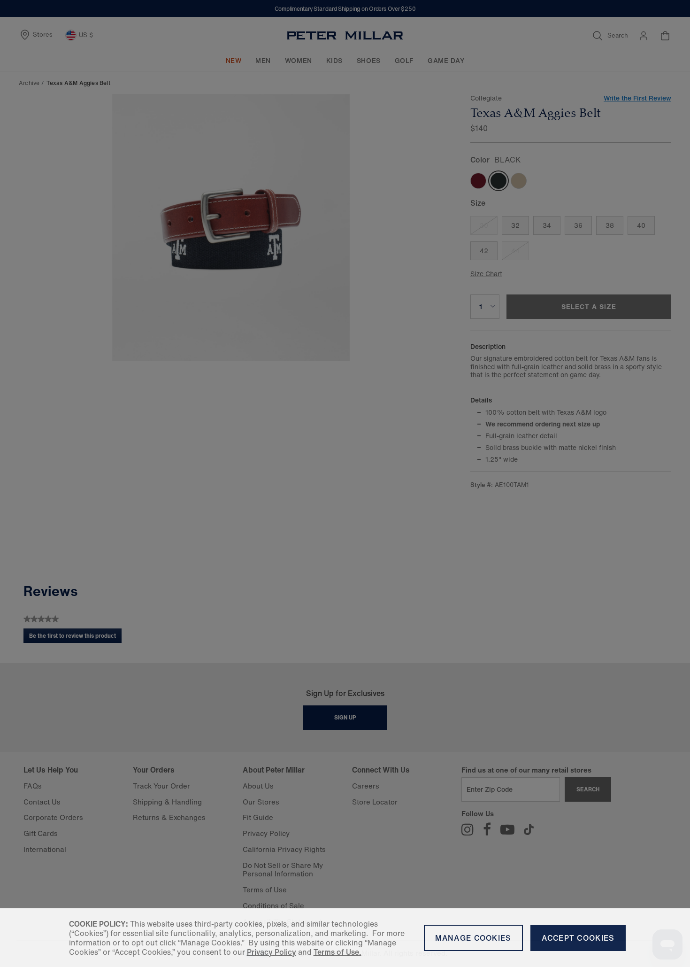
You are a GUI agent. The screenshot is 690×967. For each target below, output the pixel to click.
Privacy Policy (271, 952)
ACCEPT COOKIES (578, 938)
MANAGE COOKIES (473, 938)
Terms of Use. (337, 952)
